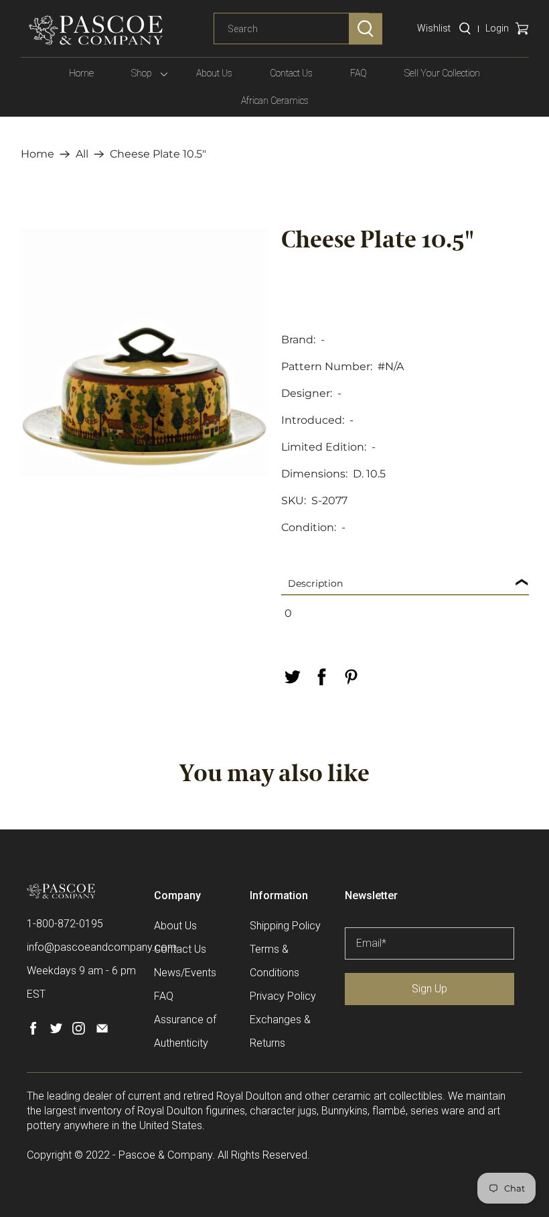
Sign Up (429, 988)
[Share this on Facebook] (321, 677)
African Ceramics (275, 100)
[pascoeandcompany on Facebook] (33, 1031)
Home (81, 73)
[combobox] (291, 29)
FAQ (358, 73)
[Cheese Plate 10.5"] (144, 353)
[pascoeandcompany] (96, 30)
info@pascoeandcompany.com (102, 947)
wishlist (434, 28)
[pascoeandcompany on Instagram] (78, 1031)
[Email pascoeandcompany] (102, 1031)
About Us (214, 73)
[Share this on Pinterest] (351, 677)
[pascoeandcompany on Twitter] (56, 1031)
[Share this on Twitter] (292, 677)
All (82, 154)
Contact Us (291, 73)
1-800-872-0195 (65, 923)
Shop (141, 73)
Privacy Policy (283, 996)
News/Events (185, 972)
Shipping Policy (285, 925)
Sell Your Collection (442, 73)
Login (497, 28)
